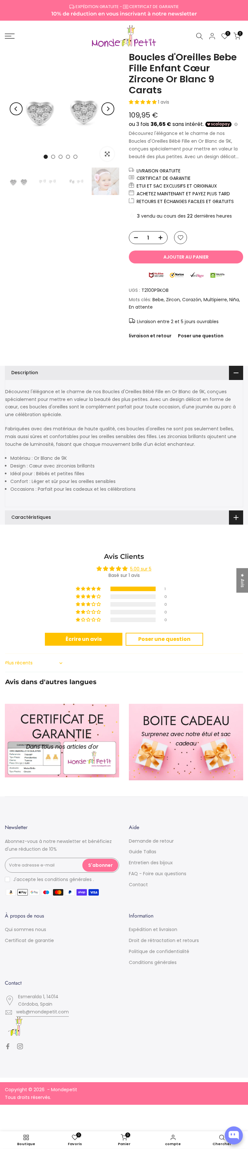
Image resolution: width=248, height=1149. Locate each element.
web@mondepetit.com (42, 1012)
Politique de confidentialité (159, 951)
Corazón (191, 299)
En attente (141, 307)
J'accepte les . (53, 879)
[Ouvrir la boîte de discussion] (234, 1135)
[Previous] (16, 108)
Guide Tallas (142, 851)
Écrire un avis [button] (84, 639)
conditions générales (68, 879)
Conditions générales (153, 962)
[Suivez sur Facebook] (8, 1046)
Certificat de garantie (29, 940)
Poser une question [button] (164, 639)
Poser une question (200, 336)
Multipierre (215, 299)
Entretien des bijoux (151, 862)
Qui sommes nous (25, 929)
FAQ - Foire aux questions (157, 873)
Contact (138, 884)
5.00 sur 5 (140, 569)
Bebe (158, 299)
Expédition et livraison (153, 929)
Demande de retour (151, 841)
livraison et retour (150, 336)
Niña (234, 299)
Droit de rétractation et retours (164, 940)
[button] (143, 102)
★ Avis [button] (242, 580)
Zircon (173, 299)
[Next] (107, 108)
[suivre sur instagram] (20, 1046)
